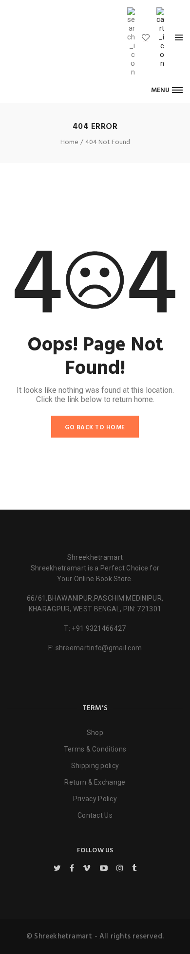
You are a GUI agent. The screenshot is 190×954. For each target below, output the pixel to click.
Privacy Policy (95, 799)
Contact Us (95, 815)
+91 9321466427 (99, 628)
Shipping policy (95, 766)
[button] (167, 89)
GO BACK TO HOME (95, 427)
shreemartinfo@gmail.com (99, 648)
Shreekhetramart (95, 557)
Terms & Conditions (95, 749)
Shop (95, 732)
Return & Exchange (94, 782)
